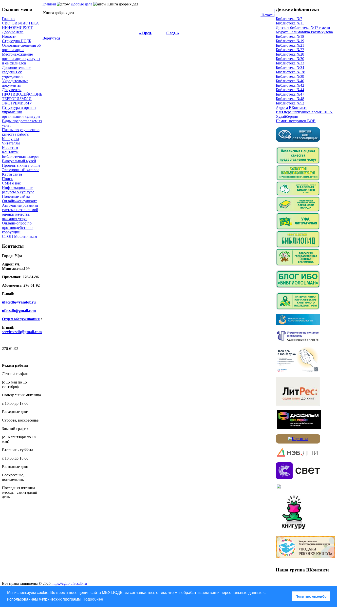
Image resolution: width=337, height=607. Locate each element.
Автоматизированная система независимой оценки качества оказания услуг (20, 212)
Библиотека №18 (290, 36)
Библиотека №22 (290, 50)
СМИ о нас (11, 183)
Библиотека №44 (290, 90)
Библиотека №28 (290, 54)
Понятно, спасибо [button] (311, 596)
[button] (287, 596)
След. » (172, 33)
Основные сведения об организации (21, 47)
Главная (8, 19)
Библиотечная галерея (20, 156)
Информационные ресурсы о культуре (18, 189)
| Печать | (268, 12)
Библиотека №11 (290, 23)
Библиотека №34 (290, 67)
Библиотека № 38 (290, 72)
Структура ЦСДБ (16, 41)
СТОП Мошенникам (19, 236)
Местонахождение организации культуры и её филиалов (21, 58)
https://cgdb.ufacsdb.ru (69, 583)
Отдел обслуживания (21, 319)
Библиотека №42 (290, 85)
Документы (11, 90)
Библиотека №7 (289, 19)
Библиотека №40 (290, 81)
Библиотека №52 (290, 103)
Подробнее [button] (92, 599)
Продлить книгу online (21, 165)
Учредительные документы (15, 83)
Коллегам (10, 147)
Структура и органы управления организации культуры (21, 112)
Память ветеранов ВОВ (296, 121)
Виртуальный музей (19, 161)
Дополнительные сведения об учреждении (16, 72)
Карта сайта (12, 174)
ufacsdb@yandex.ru (19, 302)
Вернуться (51, 38)
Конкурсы (10, 139)
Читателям (11, 143)
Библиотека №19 (290, 41)
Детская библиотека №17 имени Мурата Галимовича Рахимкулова (304, 29)
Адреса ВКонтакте (291, 107)
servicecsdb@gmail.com (22, 332)
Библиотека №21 (290, 45)
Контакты (10, 152)
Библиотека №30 (290, 59)
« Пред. (145, 33)
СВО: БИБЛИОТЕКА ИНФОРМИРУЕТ (20, 25)
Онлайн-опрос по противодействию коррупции (17, 227)
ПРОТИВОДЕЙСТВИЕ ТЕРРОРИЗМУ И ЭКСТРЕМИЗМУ (22, 98)
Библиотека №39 (290, 76)
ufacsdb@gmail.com (19, 310)
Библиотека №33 (290, 63)
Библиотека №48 (290, 99)
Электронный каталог (20, 170)
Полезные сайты (16, 196)
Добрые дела (12, 32)
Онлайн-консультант (19, 201)
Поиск (7, 179)
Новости (9, 36)
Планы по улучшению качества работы (20, 132)
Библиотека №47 (290, 94)
